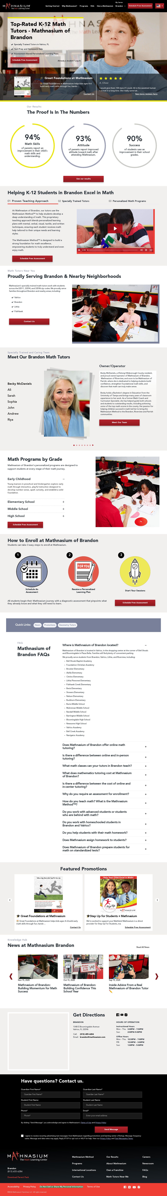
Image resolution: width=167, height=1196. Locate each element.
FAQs (145, 1170)
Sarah (11, 396)
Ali (9, 390)
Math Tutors (117, 1177)
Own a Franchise (114, 1170)
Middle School (18, 509)
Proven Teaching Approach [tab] (28, 201)
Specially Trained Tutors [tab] (73, 201)
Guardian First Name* (31, 1090)
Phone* (24, 1111)
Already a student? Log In (69, 61)
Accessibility (13, 1187)
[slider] (113, 250)
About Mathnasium (116, 1164)
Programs (84, 6)
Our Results (112, 1157)
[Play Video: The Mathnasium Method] (115, 228)
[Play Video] (79, 250)
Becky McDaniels (20, 384)
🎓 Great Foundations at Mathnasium (40, 916)
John (11, 408)
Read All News (143, 947)
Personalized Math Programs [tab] (127, 201)
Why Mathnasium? (69, 6)
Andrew (13, 414)
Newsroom (148, 1164)
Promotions (49, 625)
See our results (83, 179)
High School (16, 516)
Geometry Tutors (67, 625)
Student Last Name (91, 1100)
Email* (86, 1111)
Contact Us (78, 1177)
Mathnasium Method (83, 1157)
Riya (10, 420)
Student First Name (29, 1100)
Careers (146, 1157)
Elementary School (21, 502)
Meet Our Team (119, 423)
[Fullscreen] (151, 250)
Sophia (12, 402)
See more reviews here (146, 94)
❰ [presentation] (10, 900)
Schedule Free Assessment (140, 6)
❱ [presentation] (157, 900)
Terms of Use (86, 1123)
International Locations (84, 1170)
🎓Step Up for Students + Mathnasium (111, 916)
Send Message (111, 1130)
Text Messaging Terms (124, 1138)
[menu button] (159, 6)
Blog (144, 1177)
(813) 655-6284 (15, 1171)
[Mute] (141, 250)
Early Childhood (19, 479)
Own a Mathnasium (105, 6)
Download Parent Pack (18, 1177)
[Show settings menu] (146, 250)
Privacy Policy (100, 1123)
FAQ (92, 6)
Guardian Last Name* (92, 1090)
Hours (37, 625)
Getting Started (52, 6)
